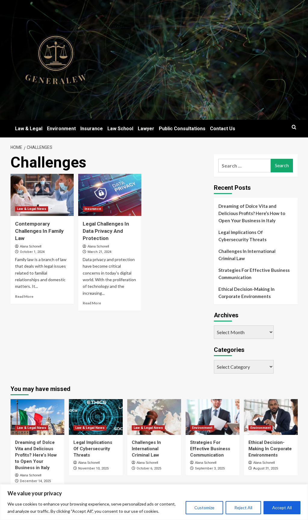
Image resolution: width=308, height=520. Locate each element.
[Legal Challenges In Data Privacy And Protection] (109, 195)
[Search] (294, 127)
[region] (154, 502)
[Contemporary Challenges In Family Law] (42, 195)
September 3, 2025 (210, 468)
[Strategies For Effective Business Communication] (212, 417)
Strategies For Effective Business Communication (254, 273)
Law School (120, 128)
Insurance (91, 128)
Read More (24, 296)
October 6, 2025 (149, 468)
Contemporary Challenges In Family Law (39, 231)
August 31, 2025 (265, 468)
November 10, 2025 (93, 468)
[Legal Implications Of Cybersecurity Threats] (96, 417)
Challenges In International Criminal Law (247, 254)
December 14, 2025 (35, 481)
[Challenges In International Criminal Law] (154, 417)
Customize (204, 507)
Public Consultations (182, 128)
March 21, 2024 (99, 252)
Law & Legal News (31, 209)
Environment (61, 128)
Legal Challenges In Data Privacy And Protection (106, 231)
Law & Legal (28, 128)
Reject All (243, 507)
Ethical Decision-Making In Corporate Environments (246, 292)
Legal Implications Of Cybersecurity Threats (242, 235)
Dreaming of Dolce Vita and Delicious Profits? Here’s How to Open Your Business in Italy (251, 213)
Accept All (282, 507)
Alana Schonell (30, 246)
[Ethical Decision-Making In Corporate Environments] (271, 417)
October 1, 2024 (32, 252)
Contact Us (222, 128)
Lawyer (146, 128)
